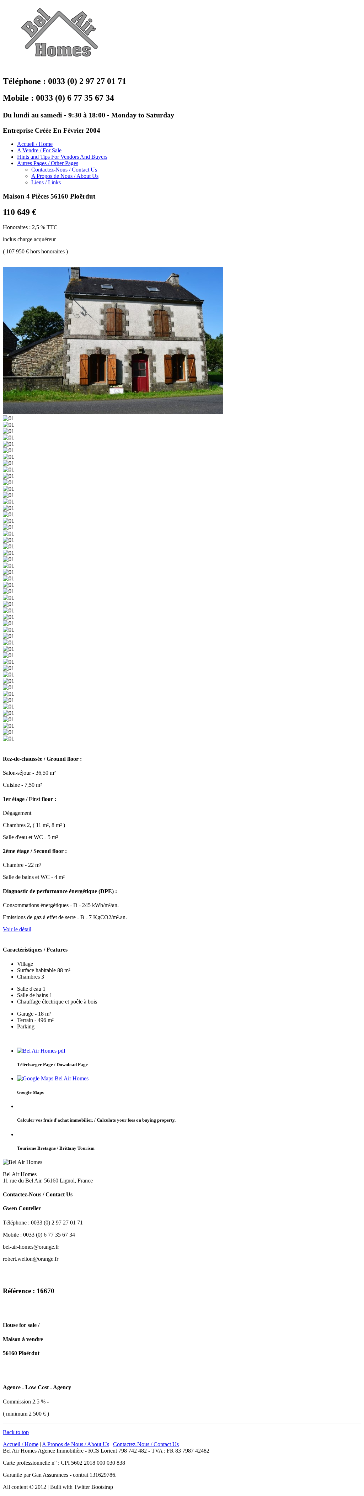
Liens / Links (46, 182)
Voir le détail (17, 929)
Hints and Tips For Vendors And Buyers (62, 157)
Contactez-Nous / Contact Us (64, 170)
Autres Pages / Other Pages (47, 163)
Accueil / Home (35, 144)
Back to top (16, 1432)
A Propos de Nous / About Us (64, 176)
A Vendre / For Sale (39, 150)
